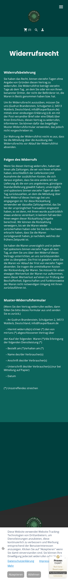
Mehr (11, 566)
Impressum (46, 561)
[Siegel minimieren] (65, 558)
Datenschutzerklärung (21, 561)
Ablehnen (34, 574)
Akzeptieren (16, 574)
